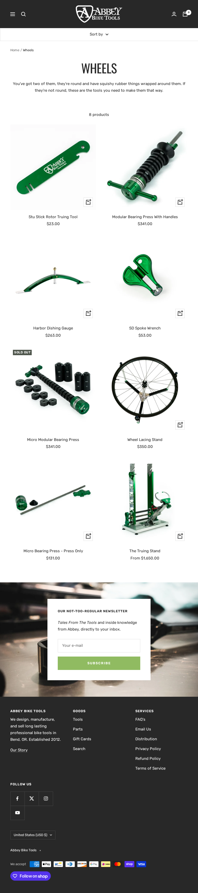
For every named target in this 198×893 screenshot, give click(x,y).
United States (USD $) (30, 835)
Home (14, 50)
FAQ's (140, 719)
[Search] (23, 14)
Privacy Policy (148, 748)
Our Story (19, 750)
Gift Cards (82, 739)
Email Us (143, 729)
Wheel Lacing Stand (144, 439)
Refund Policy (148, 758)
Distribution (146, 739)
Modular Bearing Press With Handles (145, 217)
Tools (78, 719)
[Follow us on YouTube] (17, 813)
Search (79, 748)
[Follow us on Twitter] (31, 799)
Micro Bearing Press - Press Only (53, 551)
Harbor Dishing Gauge (53, 328)
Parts (78, 729)
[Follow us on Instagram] (46, 799)
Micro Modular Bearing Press (53, 439)
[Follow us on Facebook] (17, 799)
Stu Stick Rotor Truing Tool (53, 217)
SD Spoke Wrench (145, 328)
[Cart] (185, 14)
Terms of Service (150, 768)
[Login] (174, 14)
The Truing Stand (144, 551)
